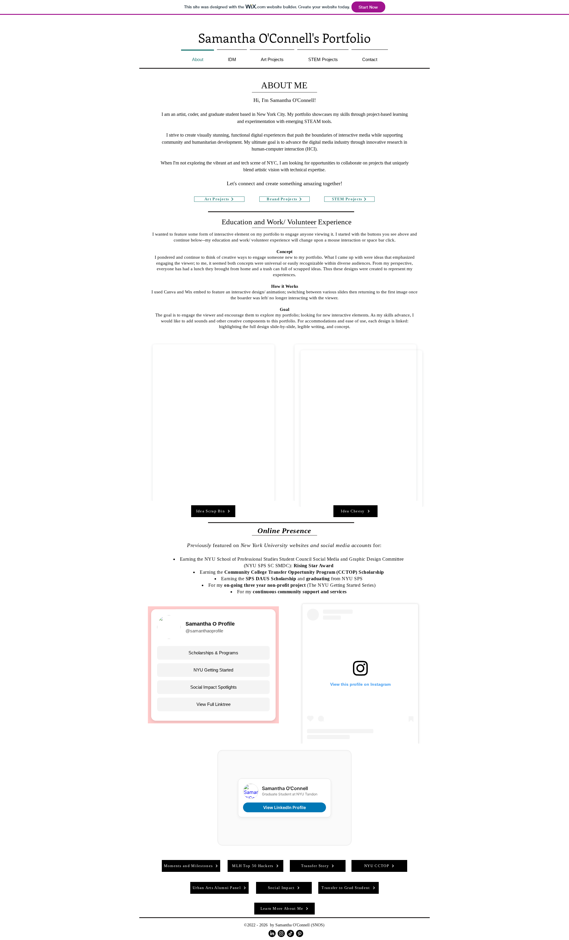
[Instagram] (281, 933)
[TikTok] (290, 933)
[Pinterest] (299, 933)
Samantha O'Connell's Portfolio (284, 37)
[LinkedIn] (272, 933)
